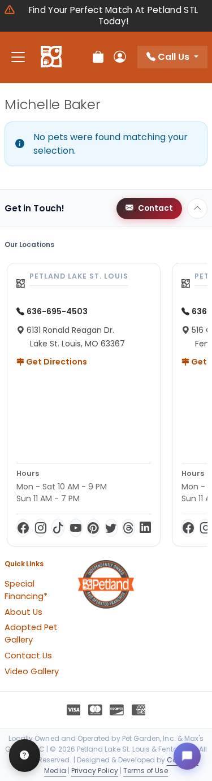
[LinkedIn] (145, 528)
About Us (23, 612)
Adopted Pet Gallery (31, 633)
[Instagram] (40, 528)
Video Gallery (32, 671)
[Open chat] (187, 756)
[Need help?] (24, 755)
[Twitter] (111, 528)
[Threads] (128, 528)
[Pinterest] (93, 528)
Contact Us (28, 655)
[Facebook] (22, 528)
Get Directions (55, 361)
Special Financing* (26, 590)
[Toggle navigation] (18, 57)
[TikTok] (57, 528)
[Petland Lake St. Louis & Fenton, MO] (51, 57)
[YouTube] (75, 528)
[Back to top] (197, 208)
